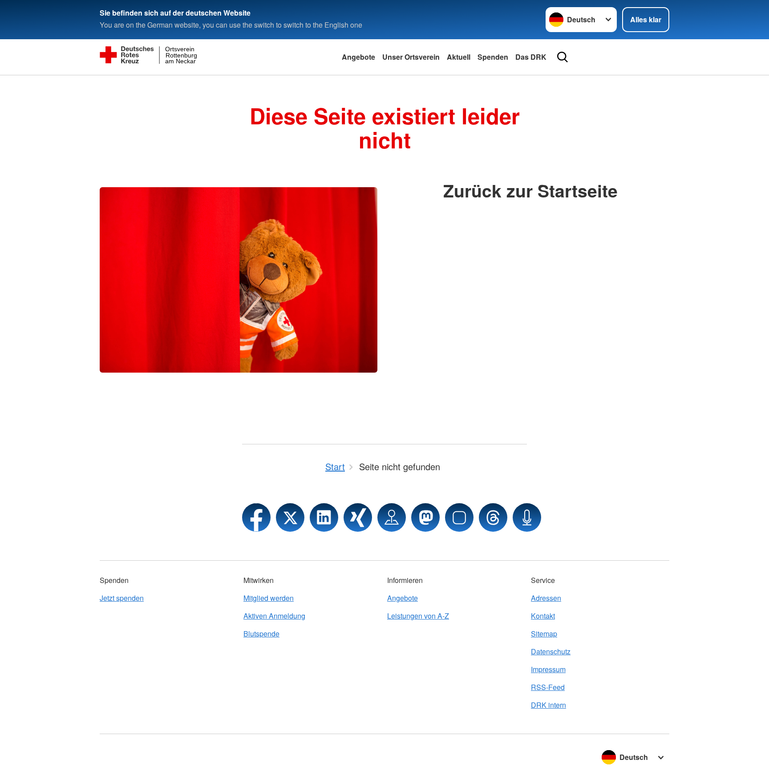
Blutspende (261, 633)
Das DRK (530, 57)
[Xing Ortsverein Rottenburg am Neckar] (358, 517)
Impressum (548, 669)
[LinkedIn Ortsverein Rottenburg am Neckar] (324, 517)
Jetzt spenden (122, 598)
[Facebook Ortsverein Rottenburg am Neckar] (256, 517)
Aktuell (458, 57)
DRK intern (548, 705)
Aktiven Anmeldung (274, 616)
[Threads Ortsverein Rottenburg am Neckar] (493, 517)
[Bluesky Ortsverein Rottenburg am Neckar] (459, 517)
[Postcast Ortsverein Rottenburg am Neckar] (527, 517)
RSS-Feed (548, 687)
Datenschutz (551, 651)
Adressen (546, 598)
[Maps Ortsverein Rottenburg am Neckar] (391, 517)
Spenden (493, 57)
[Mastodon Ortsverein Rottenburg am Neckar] (425, 517)
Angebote (358, 57)
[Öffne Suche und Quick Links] (562, 57)
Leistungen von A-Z (418, 616)
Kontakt (543, 616)
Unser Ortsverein (411, 57)
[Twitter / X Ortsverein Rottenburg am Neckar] (290, 517)
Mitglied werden (268, 598)
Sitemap (544, 633)
